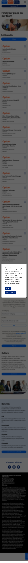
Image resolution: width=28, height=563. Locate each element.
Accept (8, 288)
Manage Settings (10, 292)
